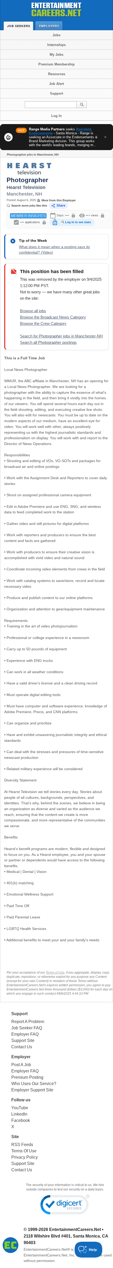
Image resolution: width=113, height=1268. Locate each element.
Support (56, 93)
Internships (56, 45)
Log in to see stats (78, 222)
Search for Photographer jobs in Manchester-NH (61, 336)
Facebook (20, 1120)
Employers (49, 26)
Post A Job (21, 1064)
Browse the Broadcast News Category (53, 317)
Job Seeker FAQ (26, 1028)
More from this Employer (59, 200)
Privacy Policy (24, 1157)
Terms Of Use (24, 1151)
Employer (20, 1057)
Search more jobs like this (29, 205)
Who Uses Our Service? (33, 1083)
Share (60, 205)
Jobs (56, 35)
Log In (56, 116)
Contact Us (21, 1047)
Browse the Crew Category (43, 323)
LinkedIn (19, 1114)
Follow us (20, 1100)
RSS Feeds (22, 1144)
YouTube (19, 1108)
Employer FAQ (25, 1034)
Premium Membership (56, 64)
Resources (56, 74)
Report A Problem (27, 1021)
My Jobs (56, 55)
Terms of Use (55, 972)
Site (15, 1136)
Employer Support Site (32, 1090)
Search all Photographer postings (48, 342)
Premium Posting (27, 1077)
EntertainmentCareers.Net (75, 1229)
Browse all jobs (33, 311)
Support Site (22, 1040)
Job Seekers (18, 26)
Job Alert (56, 84)
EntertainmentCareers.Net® (47, 1249)
